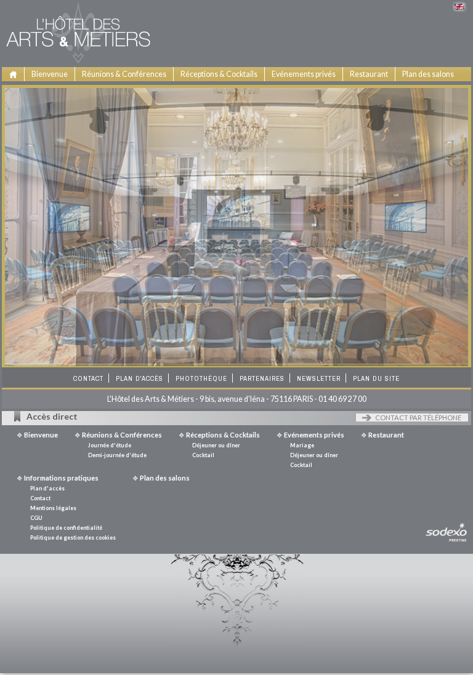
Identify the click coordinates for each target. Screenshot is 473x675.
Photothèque (201, 380)
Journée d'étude (109, 89)
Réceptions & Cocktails (218, 74)
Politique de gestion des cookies (70, 539)
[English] (459, 7)
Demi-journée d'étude (119, 106)
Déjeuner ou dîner (211, 89)
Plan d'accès (139, 380)
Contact (88, 380)
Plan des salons (428, 74)
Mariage (286, 89)
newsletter (319, 380)
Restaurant (369, 74)
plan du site (376, 380)
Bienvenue (49, 74)
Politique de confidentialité (63, 529)
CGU (33, 519)
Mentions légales (50, 509)
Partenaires (262, 380)
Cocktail (194, 106)
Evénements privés (304, 74)
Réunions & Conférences (124, 74)
